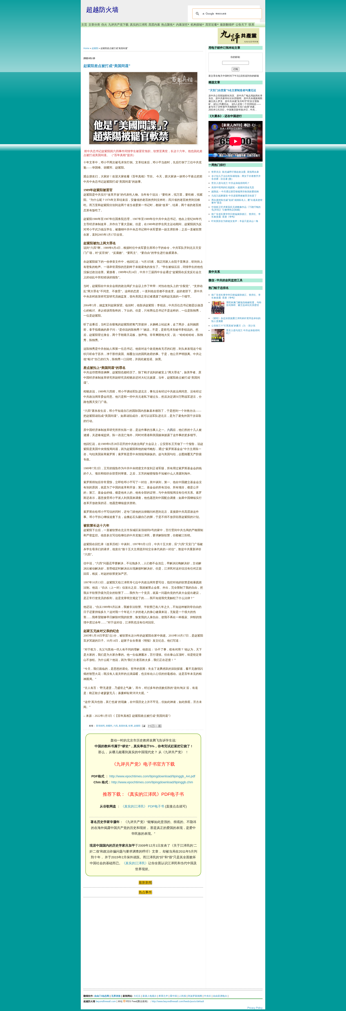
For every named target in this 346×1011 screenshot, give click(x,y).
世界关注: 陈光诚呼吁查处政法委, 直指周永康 (235, 172)
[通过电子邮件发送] (149, 726)
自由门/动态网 (101, 996)
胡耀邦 (109, 726)
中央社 (207, 996)
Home (86, 48)
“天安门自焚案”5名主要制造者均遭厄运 (232, 90)
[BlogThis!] (153, 726)
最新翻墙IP (227, 24)
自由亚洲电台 (220, 996)
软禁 (130, 726)
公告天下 (241, 24)
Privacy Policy (255, 1007)
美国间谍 (123, 726)
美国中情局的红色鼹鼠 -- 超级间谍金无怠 (232, 187)
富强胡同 (100, 726)
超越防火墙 (102, 9)
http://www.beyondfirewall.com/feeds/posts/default (178, 1001)
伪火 (104, 24)
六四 (170, 429)
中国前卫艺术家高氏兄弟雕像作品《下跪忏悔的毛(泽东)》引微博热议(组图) (236, 208)
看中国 (173, 996)
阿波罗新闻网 (195, 996)
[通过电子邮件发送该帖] (143, 726)
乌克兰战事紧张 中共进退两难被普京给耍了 (234, 195)
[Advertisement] (110, 935)
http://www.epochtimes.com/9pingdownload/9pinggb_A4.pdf (152, 776)
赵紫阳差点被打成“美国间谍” (106, 66)
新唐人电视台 (150, 996)
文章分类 (94, 24)
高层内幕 (154, 24)
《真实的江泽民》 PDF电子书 (142, 806)
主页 (84, 24)
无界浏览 (116, 996)
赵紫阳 (95, 48)
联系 (251, 24)
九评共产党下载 (118, 24)
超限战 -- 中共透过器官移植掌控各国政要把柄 (235, 191)
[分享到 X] (156, 726)
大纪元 (137, 996)
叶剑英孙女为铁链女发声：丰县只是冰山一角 (234, 221)
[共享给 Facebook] (160, 726)
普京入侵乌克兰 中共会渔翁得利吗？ (230, 183)
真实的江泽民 (138, 24)
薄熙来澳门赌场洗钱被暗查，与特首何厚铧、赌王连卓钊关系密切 (243, 304)
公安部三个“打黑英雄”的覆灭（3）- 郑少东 (233, 325)
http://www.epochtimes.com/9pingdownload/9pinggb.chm (152, 782)
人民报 (182, 996)
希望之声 (163, 996)
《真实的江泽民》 (135, 863)
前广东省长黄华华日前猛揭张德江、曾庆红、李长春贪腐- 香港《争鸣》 (236, 215)
